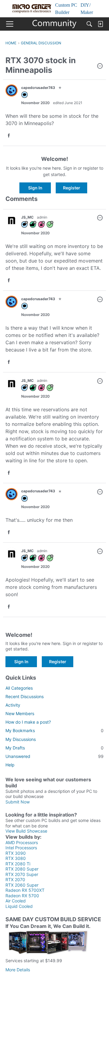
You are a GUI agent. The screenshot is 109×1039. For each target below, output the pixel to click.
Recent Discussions (24, 696)
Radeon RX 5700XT (25, 890)
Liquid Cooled (19, 906)
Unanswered (54, 756)
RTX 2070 (15, 879)
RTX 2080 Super (21, 868)
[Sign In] (100, 24)
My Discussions (20, 739)
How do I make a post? (28, 722)
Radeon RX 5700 (22, 895)
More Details (17, 969)
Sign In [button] (35, 187)
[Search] (89, 24)
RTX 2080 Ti (17, 863)
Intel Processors (21, 847)
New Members (19, 713)
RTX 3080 (15, 858)
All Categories (19, 688)
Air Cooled (15, 900)
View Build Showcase (26, 831)
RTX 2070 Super (21, 874)
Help (10, 764)
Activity (12, 705)
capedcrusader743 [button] (38, 87)
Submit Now (17, 801)
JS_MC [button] (27, 217)
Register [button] (71, 187)
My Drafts (54, 747)
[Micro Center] (54, 24)
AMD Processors (21, 842)
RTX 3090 (15, 853)
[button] (100, 66)
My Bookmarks (54, 730)
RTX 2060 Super (21, 885)
